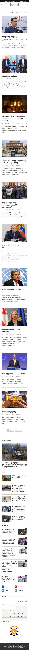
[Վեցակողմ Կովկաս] (14, 64)
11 (3, 613)
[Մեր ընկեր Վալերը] (14, 24)
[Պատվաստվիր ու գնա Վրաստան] (14, 317)
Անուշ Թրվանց (5, 123)
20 (10, 616)
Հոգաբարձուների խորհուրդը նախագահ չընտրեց (14, 161)
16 (22, 613)
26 (7, 619)
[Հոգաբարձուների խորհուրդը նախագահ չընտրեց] (14, 148)
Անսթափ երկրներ (9, 412)
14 (14, 613)
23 (22, 616)
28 (14, 619)
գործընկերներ (20, 1)
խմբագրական (6, 440)
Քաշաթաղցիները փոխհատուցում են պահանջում (9, 205)
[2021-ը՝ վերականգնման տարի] (14, 277)
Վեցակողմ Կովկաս (9, 76)
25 (3, 619)
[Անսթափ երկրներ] (14, 399)
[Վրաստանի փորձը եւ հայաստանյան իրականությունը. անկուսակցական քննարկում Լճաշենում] (6, 488)
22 (18, 616)
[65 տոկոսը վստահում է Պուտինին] (14, 233)
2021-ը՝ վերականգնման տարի (14, 289)
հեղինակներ (12, 1)
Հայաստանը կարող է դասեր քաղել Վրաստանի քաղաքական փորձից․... (19, 498)
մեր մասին (5, 1)
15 (18, 613)
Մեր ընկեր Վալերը (9, 37)
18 (3, 616)
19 (7, 616)
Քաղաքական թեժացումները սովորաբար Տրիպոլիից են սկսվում (13, 118)
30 (22, 619)
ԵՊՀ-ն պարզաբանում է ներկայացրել (19, 476)
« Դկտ (3, 621)
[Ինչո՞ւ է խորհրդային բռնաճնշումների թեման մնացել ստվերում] (6, 518)
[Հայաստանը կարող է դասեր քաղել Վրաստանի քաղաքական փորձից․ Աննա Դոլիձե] (6, 499)
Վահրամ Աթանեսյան (7, 39)
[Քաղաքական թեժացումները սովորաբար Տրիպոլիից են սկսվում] (14, 104)
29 (18, 430)
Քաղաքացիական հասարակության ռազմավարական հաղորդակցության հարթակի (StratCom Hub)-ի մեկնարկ (9, 552)
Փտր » (7, 621)
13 (10, 613)
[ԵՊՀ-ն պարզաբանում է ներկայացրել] (6, 478)
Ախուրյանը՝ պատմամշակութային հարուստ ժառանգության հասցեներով (9, 579)
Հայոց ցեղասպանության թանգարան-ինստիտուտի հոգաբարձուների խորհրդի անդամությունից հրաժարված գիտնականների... (9, 566)
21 (14, 616)
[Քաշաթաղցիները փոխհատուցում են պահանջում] (14, 190)
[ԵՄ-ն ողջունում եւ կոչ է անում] (14, 361)
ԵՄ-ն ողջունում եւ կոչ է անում (14, 374)
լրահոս (4, 472)
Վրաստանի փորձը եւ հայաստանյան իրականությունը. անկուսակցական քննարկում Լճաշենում (18, 488)
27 (10, 619)
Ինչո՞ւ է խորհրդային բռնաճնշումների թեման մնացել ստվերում (19, 517)
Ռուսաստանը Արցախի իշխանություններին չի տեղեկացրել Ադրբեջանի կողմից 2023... (14, 465)
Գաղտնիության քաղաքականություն (14, 647)
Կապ (25, 1)
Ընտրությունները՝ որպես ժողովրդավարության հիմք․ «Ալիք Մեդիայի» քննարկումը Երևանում (19, 509)
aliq (2, 78)
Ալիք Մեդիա (22, 646)
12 (7, 613)
